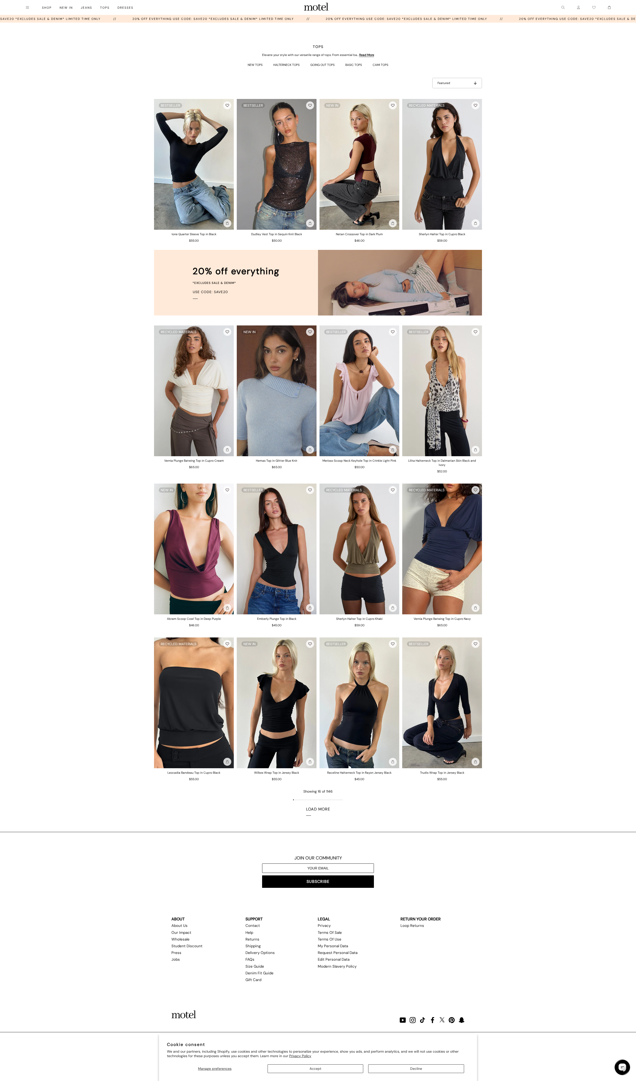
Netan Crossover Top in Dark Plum (359, 234)
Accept (315, 1068)
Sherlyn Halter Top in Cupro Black (442, 234)
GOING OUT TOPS (322, 65)
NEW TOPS (255, 65)
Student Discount (186, 946)
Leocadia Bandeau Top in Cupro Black (193, 773)
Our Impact (181, 932)
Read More (366, 55)
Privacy (324, 925)
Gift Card (253, 979)
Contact (252, 925)
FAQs (249, 959)
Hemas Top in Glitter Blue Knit (276, 461)
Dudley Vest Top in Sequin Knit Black (276, 234)
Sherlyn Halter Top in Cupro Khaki (359, 619)
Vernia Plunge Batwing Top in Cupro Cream (194, 461)
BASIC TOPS (353, 65)
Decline (416, 1068)
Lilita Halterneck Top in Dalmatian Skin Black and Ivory (442, 463)
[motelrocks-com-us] (316, 7)
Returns (252, 939)
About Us (179, 925)
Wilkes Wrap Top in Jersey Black (276, 773)
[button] (227, 105)
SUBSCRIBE (318, 881)
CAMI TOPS (380, 65)
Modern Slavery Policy (337, 966)
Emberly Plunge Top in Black (276, 619)
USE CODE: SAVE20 (210, 292)
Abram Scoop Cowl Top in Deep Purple (194, 619)
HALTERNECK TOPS (286, 65)
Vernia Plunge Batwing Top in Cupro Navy (442, 619)
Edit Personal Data (334, 959)
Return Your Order (420, 919)
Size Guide (254, 966)
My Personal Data (333, 946)
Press (176, 952)
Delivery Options (260, 952)
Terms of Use (329, 939)
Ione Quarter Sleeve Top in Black (194, 234)
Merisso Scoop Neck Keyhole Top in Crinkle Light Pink (359, 461)
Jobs (175, 959)
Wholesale (180, 939)
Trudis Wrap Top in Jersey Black (442, 773)
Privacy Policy (300, 1056)
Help (249, 932)
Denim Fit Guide (259, 973)
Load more (318, 809)
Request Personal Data (338, 952)
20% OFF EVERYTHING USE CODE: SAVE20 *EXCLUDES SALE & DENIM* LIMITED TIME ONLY (235, 19)
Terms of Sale (330, 932)
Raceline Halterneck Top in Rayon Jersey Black (359, 773)
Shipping (253, 946)
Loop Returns (412, 925)
